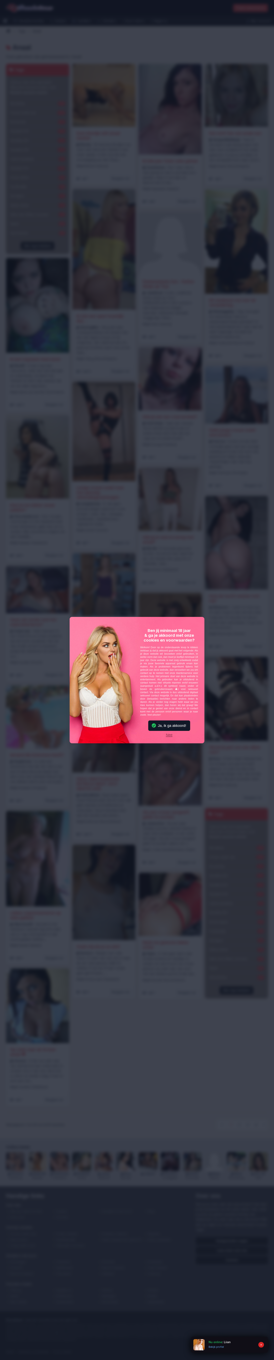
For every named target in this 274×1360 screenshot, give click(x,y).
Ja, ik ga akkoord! (172, 726)
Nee (169, 735)
